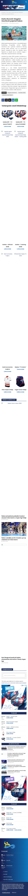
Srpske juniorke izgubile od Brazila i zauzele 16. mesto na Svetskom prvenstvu (16, 748)
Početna (3, 12)
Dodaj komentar (15, 23)
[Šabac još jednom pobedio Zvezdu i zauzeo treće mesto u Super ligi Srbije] (14, 458)
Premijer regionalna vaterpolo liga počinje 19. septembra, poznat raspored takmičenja (16, 754)
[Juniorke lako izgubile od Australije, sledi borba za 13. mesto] (4, 772)
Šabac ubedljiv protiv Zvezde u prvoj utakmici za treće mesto (13, 539)
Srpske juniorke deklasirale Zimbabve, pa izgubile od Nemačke (16, 766)
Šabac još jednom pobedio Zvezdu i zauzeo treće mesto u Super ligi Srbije (13, 517)
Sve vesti (8, 12)
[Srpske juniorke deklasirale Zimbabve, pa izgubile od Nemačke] (4, 767)
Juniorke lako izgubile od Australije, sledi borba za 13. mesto (16, 771)
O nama (5, 871)
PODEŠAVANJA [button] (6, 892)
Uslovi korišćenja (7, 877)
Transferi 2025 (21, 92)
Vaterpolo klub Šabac (7, 95)
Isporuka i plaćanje (8, 879)
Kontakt (5, 874)
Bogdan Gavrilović (12, 92)
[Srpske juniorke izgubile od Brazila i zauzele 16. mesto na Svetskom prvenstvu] (4, 748)
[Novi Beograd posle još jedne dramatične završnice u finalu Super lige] (14, 599)
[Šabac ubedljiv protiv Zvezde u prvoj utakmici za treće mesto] (14, 529)
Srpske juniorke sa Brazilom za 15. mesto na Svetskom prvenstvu (16, 760)
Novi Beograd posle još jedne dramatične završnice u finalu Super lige (13, 659)
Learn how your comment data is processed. (13, 683)
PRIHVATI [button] (14, 892)
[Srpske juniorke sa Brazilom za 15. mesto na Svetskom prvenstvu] (4, 761)
